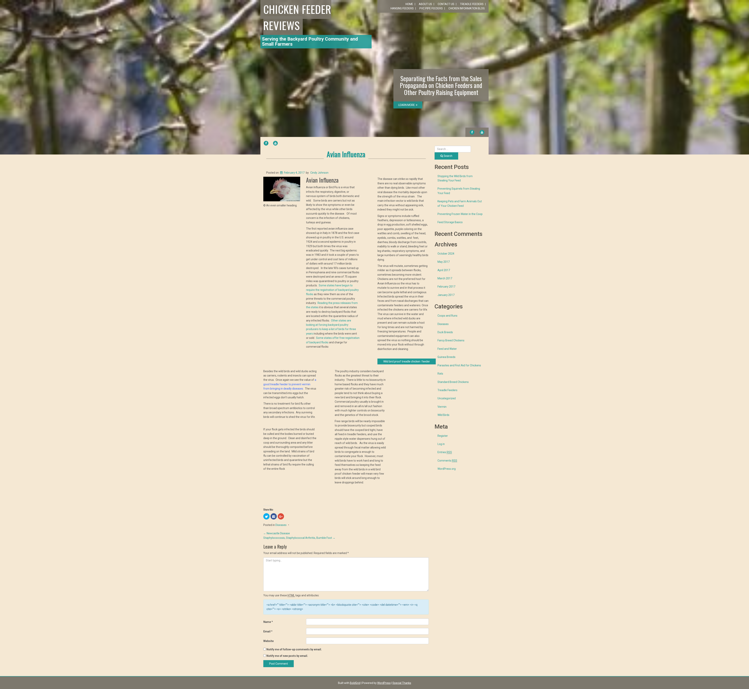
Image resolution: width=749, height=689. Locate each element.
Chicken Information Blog (466, 8)
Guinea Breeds (446, 357)
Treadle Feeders (472, 4)
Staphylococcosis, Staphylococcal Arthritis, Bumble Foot (299, 537)
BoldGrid (355, 683)
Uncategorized (447, 398)
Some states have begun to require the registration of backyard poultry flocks (332, 290)
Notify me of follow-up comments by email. (294, 649)
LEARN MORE (406, 105)
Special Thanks (401, 683)
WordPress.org (447, 468)
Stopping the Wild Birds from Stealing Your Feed (455, 178)
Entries (445, 452)
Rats (440, 373)
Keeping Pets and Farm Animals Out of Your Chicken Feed (460, 203)
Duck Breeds (445, 332)
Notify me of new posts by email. (287, 655)
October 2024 (446, 253)
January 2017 (446, 295)
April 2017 (444, 270)
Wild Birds (443, 414)
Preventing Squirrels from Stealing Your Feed (459, 190)
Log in (441, 444)
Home (409, 4)
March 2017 (445, 278)
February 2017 (446, 286)
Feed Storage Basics (450, 222)
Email (267, 631)
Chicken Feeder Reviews (297, 17)
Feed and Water (447, 348)
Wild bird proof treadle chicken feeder (406, 361)
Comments (447, 460)
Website (268, 641)
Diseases (281, 525)
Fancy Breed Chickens (451, 340)
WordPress (384, 683)
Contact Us (446, 4)
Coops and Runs (447, 315)
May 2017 (444, 261)
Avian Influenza (346, 154)
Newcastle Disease (276, 533)
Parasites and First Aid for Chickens (459, 365)
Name (268, 621)
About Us (425, 4)
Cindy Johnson (319, 172)
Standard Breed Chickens (453, 382)
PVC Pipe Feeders (431, 8)
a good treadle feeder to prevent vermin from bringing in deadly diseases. (289, 384)
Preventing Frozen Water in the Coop (460, 214)
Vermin (442, 406)
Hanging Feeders (402, 8)
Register (443, 435)
